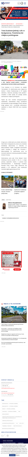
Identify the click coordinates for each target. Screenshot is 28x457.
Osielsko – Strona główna (9, 411)
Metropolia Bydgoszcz (8, 428)
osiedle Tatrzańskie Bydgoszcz (10, 218)
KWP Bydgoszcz (17, 426)
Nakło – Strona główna (8, 408)
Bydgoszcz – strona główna (10, 403)
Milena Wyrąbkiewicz (15, 203)
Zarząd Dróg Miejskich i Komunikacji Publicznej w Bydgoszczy (12, 417)
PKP (19, 411)
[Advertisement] (14, 126)
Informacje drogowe (18, 3)
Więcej (17, 455)
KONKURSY (21, 443)
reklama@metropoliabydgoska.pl (7, 393)
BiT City (22, 423)
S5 (17, 423)
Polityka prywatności (9, 443)
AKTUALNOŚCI (19, 24)
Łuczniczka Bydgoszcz (8, 423)
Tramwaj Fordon (6, 426)
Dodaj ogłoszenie (8, 440)
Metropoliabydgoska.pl (7, 24)
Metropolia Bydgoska (5, 3)
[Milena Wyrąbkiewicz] (4, 206)
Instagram (8, 436)
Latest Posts (8, 199)
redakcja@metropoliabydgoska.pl (7, 388)
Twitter (5, 436)
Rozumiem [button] (12, 455)
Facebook (2, 436)
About (3, 199)
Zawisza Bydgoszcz (7, 420)
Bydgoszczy (11, 80)
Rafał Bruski (5, 414)
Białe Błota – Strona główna (10, 406)
